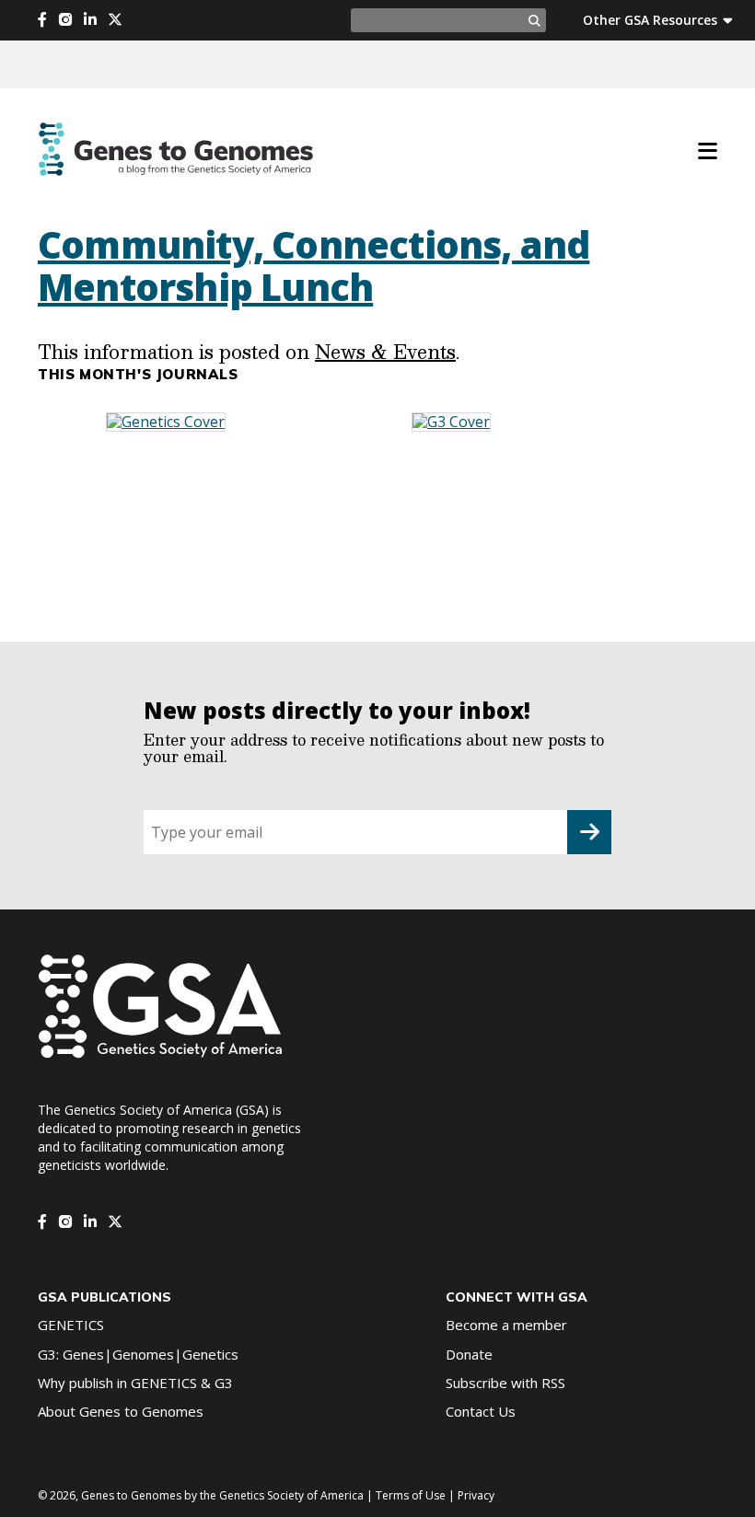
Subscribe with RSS (505, 1382)
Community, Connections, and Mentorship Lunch (313, 265)
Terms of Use (411, 1495)
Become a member (506, 1324)
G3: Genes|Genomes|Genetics (138, 1354)
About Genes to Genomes (120, 1411)
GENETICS (71, 1324)
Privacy (476, 1495)
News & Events (385, 351)
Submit (589, 832)
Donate (469, 1354)
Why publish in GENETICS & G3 (135, 1382)
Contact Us (481, 1411)
